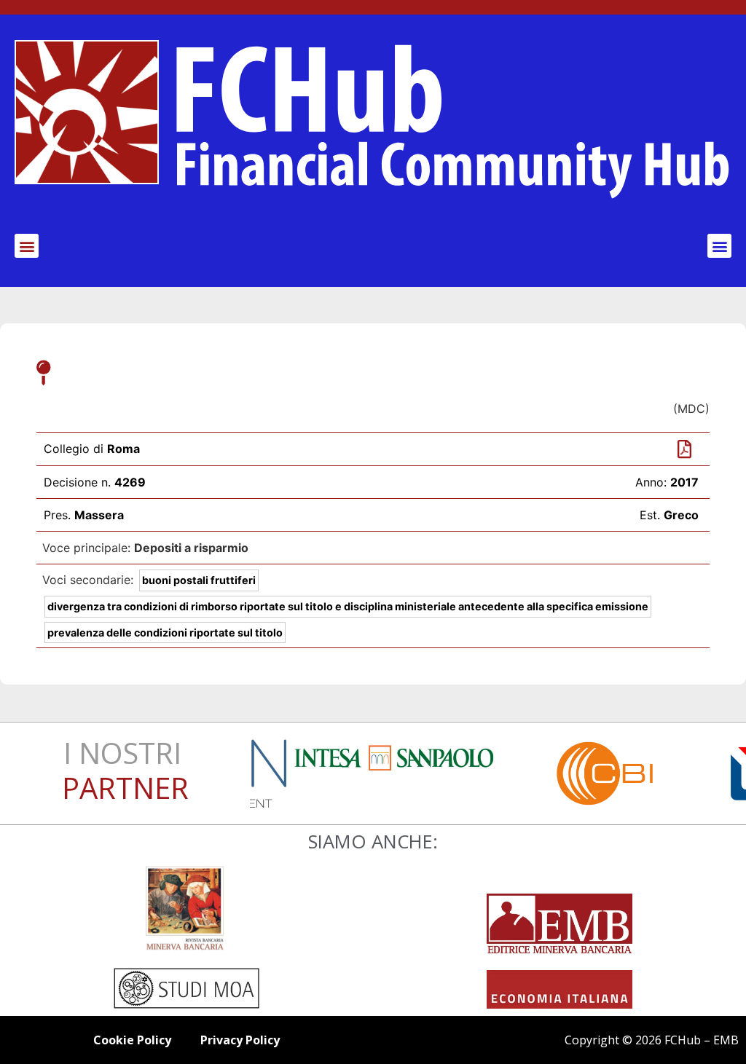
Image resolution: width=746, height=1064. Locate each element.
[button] (27, 246)
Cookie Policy (132, 1040)
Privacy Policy (240, 1040)
